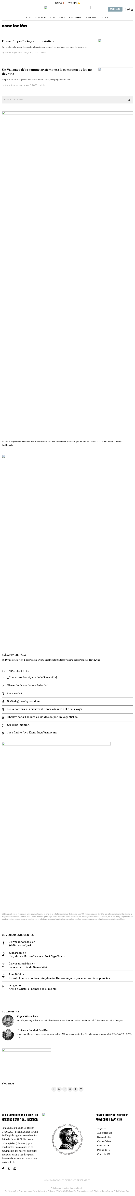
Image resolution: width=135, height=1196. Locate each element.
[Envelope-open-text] (132, 9)
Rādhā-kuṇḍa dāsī (13, 52)
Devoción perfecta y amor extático (28, 41)
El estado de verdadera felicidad (27, 685)
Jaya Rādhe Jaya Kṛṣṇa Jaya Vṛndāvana (32, 732)
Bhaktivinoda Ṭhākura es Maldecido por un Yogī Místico (42, 716)
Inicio (43, 52)
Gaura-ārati (14, 693)
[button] (129, 100)
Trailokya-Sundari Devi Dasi (33, 1030)
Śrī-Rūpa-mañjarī (18, 724)
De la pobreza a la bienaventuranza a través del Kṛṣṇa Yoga (44, 709)
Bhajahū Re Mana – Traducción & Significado (37, 956)
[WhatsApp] (70, 1089)
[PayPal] (75, 1089)
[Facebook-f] (125, 9)
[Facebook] (53, 1089)
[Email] (81, 1089)
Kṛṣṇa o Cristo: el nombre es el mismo (33, 988)
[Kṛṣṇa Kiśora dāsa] (8, 1021)
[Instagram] (59, 1089)
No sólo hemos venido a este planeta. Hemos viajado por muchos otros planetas (59, 978)
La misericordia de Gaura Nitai (28, 967)
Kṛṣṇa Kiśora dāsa (13, 85)
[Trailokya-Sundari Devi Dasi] (8, 1034)
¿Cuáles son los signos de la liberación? (32, 677)
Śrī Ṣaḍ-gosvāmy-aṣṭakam (23, 701)
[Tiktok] (64, 1089)
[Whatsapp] (128, 9)
